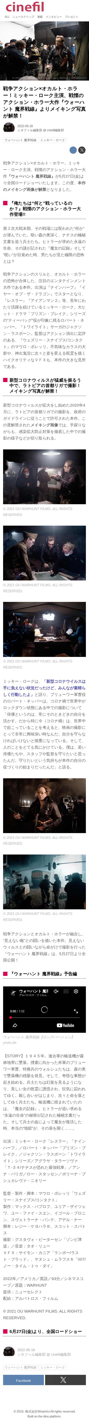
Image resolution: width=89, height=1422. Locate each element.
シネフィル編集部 (29, 130)
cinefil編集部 (55, 130)
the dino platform (49, 1416)
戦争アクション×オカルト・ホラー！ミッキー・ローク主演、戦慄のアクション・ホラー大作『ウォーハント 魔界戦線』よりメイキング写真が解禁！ (44, 102)
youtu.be (9, 1043)
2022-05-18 (25, 126)
